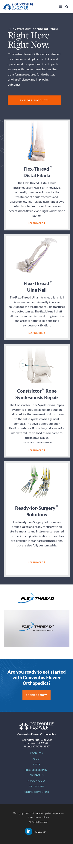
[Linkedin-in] (28, 831)
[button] (60, 6)
